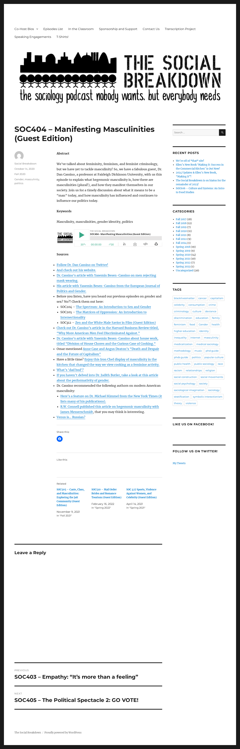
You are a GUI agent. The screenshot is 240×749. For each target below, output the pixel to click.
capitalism (216, 298)
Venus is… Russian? (71, 417)
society (203, 383)
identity (204, 330)
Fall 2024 (181, 243)
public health (182, 363)
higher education (184, 330)
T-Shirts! (62, 37)
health (216, 324)
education (202, 317)
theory (178, 403)
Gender (19, 179)
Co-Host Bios (24, 29)
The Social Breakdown (27, 732)
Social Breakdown (25, 163)
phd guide (212, 350)
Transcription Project (180, 29)
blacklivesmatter (184, 298)
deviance (210, 311)
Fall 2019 (181, 227)
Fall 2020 (20, 174)
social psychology (184, 383)
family (216, 317)
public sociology (204, 363)
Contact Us (151, 29)
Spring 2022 (183, 262)
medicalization (183, 344)
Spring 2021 (183, 258)
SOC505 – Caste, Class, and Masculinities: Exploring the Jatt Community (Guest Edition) (70, 497)
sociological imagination (189, 390)
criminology (181, 311)
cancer (202, 298)
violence (191, 403)
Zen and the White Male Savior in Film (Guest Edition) (115, 322)
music (198, 350)
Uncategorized (184, 270)
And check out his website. (76, 270)
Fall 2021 (181, 235)
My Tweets (179, 463)
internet (195, 337)
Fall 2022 (181, 239)
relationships (194, 370)
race (220, 363)
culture (197, 311)
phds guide (181, 357)
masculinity (32, 179)
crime (212, 304)
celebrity (179, 304)
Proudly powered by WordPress (63, 732)
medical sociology (207, 344)
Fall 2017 (181, 219)
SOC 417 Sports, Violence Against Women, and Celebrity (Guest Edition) (141, 493)
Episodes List (53, 29)
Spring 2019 (183, 250)
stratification (181, 396)
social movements (212, 376)
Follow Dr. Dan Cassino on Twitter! (82, 265)
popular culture (214, 357)
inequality (180, 337)
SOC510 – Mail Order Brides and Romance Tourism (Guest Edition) (107, 493)
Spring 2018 (183, 246)
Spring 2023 (183, 266)
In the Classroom (81, 29)
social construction (185, 376)
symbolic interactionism (207, 396)
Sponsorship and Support (118, 29)
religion (210, 370)
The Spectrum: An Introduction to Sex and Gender (113, 307)
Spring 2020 (183, 254)
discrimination (183, 317)
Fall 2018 (181, 223)
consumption (196, 304)
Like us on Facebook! (193, 424)
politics (18, 183)
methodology (182, 350)
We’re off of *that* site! (190, 160)
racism (178, 370)
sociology (214, 390)
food (192, 324)
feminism (180, 324)
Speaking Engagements (32, 37)
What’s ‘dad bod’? (70, 370)
